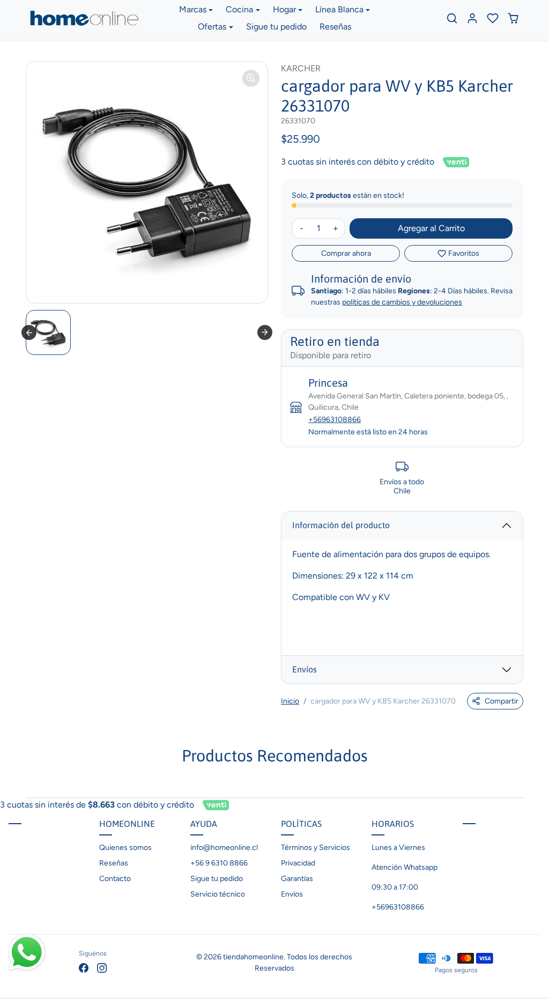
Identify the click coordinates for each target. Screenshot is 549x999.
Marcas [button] (192, 9)
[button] (452, 18)
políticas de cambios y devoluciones (402, 302)
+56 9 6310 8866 (219, 863)
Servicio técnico (217, 894)
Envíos (304, 669)
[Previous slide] (28, 332)
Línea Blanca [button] (339, 9)
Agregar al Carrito (431, 228)
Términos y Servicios (315, 847)
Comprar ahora (346, 253)
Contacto (115, 878)
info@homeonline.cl (224, 847)
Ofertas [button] (212, 26)
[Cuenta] (472, 18)
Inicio (290, 701)
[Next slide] (264, 332)
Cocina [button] (239, 9)
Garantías (297, 878)
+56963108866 (334, 419)
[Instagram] (102, 968)
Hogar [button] (284, 9)
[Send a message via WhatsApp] (26, 952)
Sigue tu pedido (276, 26)
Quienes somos (125, 847)
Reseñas (335, 26)
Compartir (501, 701)
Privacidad (298, 863)
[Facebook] (84, 968)
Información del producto (341, 525)
